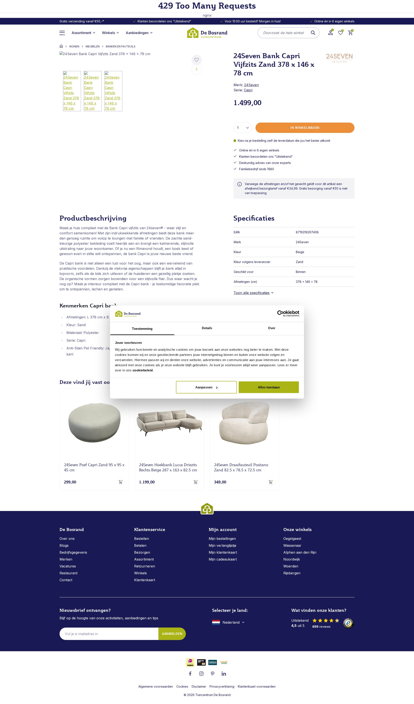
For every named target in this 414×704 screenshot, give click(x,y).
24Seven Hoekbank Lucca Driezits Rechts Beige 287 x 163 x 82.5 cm (168, 467)
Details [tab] (207, 328)
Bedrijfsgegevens (73, 552)
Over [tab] (271, 328)
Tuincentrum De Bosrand (213, 695)
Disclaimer (199, 686)
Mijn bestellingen (222, 538)
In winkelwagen (305, 127)
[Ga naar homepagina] (61, 46)
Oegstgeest (292, 538)
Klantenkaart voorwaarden (257, 686)
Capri (248, 90)
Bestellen (141, 538)
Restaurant (68, 573)
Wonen (74, 46)
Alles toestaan (268, 387)
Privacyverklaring (222, 686)
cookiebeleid (143, 370)
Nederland (231, 622)
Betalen (140, 545)
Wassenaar (292, 545)
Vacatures (68, 566)
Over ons (67, 538)
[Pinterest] (212, 673)
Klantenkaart (144, 580)
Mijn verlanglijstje (222, 545)
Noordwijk (291, 559)
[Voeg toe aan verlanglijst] (196, 60)
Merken (66, 559)
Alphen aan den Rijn (299, 552)
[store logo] (207, 33)
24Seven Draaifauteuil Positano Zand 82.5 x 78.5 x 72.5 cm (241, 467)
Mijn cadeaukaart (223, 559)
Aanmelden (172, 633)
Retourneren (144, 566)
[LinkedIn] (223, 673)
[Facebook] (190, 673)
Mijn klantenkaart (223, 552)
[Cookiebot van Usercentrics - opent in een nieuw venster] (280, 313)
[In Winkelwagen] (121, 482)
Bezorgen (142, 552)
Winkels (140, 573)
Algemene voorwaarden (155, 686)
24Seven (251, 85)
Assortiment (144, 559)
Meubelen (93, 46)
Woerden (290, 566)
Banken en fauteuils (120, 46)
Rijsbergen (291, 573)
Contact (66, 580)
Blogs (64, 545)
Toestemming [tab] (142, 328)
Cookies (182, 686)
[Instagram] (201, 673)
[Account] (330, 33)
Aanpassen (203, 387)
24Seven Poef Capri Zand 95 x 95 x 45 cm (94, 467)
